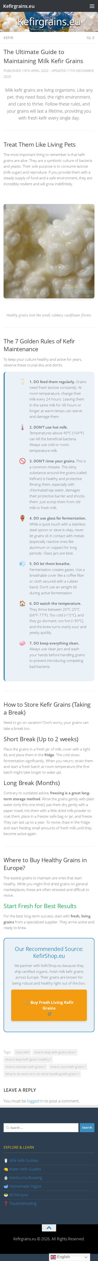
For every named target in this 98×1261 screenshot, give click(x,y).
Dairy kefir (22, 1052)
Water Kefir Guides (25, 1169)
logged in (35, 1101)
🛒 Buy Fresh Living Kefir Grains (49, 1005)
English (63, 1257)
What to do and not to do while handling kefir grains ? (42, 1074)
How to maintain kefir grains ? (25, 1067)
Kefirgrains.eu (18, 6)
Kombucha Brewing (25, 1177)
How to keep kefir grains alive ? (55, 1052)
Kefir (8, 37)
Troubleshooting (22, 1203)
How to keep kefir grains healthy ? (28, 1059)
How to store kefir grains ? (68, 1067)
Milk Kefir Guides (23, 1160)
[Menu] (92, 6)
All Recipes (18, 1194)
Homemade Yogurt (25, 1186)
